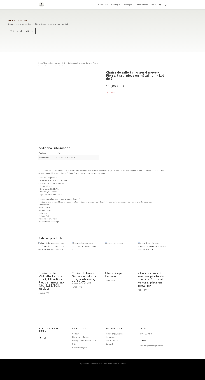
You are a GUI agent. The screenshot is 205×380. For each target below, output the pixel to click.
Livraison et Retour (80, 337)
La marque (111, 337)
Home (40, 63)
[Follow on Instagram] (45, 338)
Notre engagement (114, 333)
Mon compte (142, 5)
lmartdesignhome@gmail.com (151, 345)
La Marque (127, 5)
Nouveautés (103, 5)
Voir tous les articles (21, 31)
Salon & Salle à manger (52, 63)
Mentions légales (80, 347)
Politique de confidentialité (84, 340)
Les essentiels (112, 340)
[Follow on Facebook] (40, 338)
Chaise (64, 63)
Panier (153, 5)
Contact (75, 333)
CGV (74, 344)
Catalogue (115, 5)
